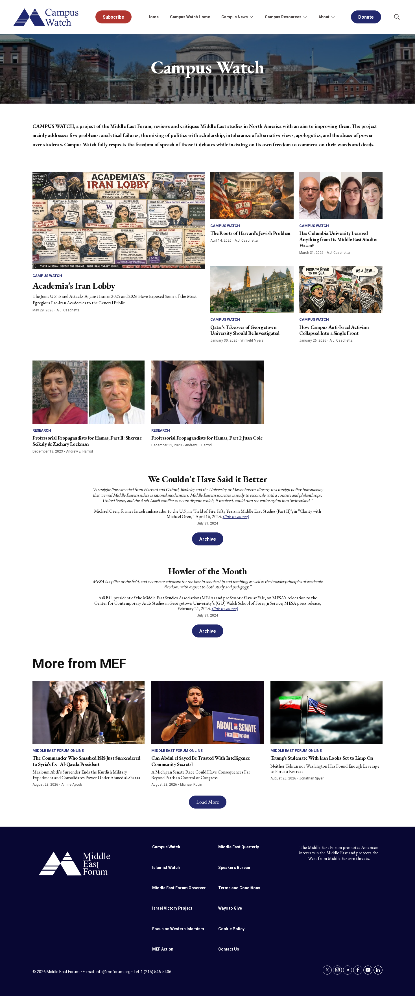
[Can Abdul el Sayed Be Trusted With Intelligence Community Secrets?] (207, 712)
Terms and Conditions (239, 888)
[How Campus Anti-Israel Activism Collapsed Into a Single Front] (341, 289)
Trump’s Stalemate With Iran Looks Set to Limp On (321, 758)
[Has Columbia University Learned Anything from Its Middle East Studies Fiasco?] (341, 195)
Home (153, 17)
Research (41, 430)
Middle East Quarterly (238, 847)
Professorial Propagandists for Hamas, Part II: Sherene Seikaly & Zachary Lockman (86, 440)
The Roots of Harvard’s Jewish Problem (250, 233)
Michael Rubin (191, 785)
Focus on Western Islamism (178, 929)
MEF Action (162, 949)
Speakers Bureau (234, 867)
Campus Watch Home (190, 17)
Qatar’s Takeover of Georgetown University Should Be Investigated (244, 330)
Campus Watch (47, 276)
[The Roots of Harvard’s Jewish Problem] (252, 195)
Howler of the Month (207, 571)
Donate (366, 17)
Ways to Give (230, 908)
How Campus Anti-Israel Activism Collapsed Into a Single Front (334, 330)
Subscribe (113, 17)
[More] (251, 17)
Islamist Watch (166, 867)
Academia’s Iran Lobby (73, 286)
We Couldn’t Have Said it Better (207, 479)
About (323, 17)
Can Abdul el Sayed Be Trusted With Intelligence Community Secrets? (200, 761)
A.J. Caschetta (68, 310)
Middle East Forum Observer (179, 888)
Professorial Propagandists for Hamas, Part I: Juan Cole (207, 437)
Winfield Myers (252, 340)
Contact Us (228, 949)
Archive (207, 539)
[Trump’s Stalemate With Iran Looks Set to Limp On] (326, 712)
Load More (207, 802)
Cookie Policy (231, 929)
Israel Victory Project (172, 908)
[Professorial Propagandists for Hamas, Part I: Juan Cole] (207, 392)
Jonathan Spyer (311, 778)
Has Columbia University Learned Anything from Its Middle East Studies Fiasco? (338, 239)
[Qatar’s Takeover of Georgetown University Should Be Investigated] (252, 289)
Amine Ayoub (71, 785)
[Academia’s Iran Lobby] (118, 220)
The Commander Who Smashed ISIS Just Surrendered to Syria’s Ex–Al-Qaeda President (86, 761)
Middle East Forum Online (58, 750)
